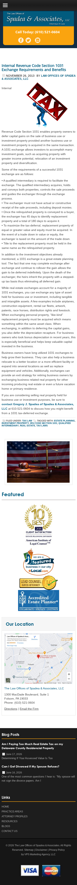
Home (5, 806)
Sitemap (28, 849)
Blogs (6, 826)
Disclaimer (41, 849)
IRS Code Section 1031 (43, 423)
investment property (15, 423)
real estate (27, 425)
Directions (10, 708)
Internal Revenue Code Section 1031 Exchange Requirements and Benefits (34, 67)
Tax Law (27, 420)
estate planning (64, 420)
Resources (9, 821)
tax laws (42, 425)
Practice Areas (12, 811)
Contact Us (9, 831)
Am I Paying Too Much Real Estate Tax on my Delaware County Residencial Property (32, 746)
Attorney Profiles (15, 816)
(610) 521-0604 (47, 32)
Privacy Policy (57, 849)
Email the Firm (29, 708)
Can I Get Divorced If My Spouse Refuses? (30, 766)
